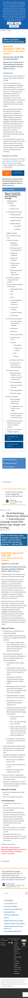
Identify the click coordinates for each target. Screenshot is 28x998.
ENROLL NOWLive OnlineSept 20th (7, 173)
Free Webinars (17, 949)
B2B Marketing (9, 912)
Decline (17, 23)
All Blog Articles (10, 903)
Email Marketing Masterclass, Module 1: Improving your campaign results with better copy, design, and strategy (14, 520)
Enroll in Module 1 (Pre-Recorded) (12, 445)
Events (6, 918)
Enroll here (10, 69)
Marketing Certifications (13, 921)
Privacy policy (14, 26)
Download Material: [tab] (11, 463)
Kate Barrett (11, 844)
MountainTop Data (7, 849)
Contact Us (17, 953)
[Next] (24, 490)
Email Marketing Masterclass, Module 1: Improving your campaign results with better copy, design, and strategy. (14, 161)
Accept (10, 23)
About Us (16, 951)
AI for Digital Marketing (13, 909)
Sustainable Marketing (12, 931)
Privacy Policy (17, 967)
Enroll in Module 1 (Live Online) (12, 438)
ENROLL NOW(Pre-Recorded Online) (18, 172)
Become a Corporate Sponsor (16, 963)
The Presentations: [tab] (11, 460)
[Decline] (26, 14)
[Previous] (20, 490)
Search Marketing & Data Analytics (13, 927)
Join (15, 955)
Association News (10, 906)
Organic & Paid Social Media (14, 923)
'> (3, 517)
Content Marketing (11, 915)
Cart (15, 959)
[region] (14, 321)
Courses (16, 943)
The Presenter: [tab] (9, 467)
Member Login (17, 957)
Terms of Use (17, 969)
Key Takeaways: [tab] (10, 189)
